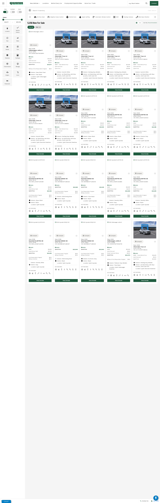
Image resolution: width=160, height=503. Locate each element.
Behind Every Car (56, 3)
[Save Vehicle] (50, 45)
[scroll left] (30, 17)
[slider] (3, 19)
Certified (12, 9)
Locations (45, 3)
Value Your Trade (89, 3)
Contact (154, 3)
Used (19, 9)
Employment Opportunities (73, 3)
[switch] (5, 10)
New (5, 9)
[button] (3, 3)
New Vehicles (34, 3)
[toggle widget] (155, 498)
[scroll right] (155, 17)
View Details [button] (40, 90)
